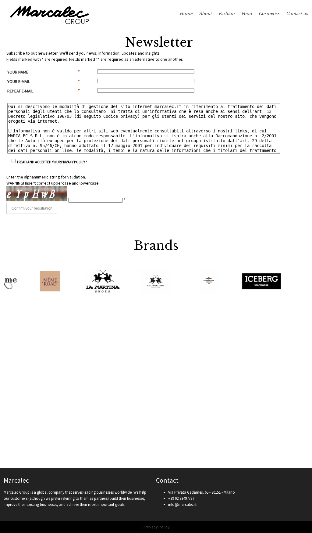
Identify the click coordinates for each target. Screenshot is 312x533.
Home (185, 13)
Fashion (226, 13)
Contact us (297, 13)
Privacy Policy (157, 527)
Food (246, 13)
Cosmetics (269, 13)
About (205, 13)
